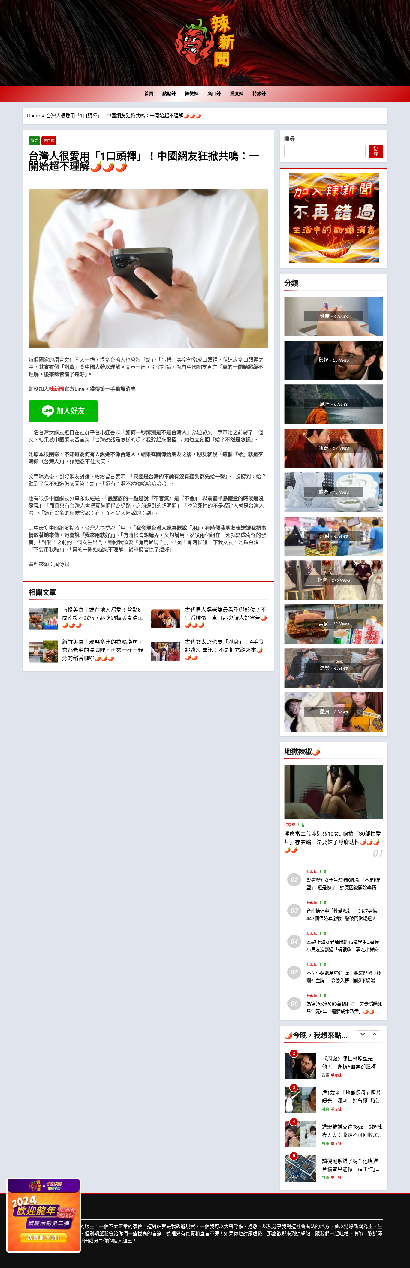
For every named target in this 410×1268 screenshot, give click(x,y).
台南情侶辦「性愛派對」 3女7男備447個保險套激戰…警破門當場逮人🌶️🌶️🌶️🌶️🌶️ (344, 918)
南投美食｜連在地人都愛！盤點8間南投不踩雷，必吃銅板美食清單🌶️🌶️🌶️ (102, 617)
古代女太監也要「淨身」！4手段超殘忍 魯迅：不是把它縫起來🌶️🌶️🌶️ (224, 649)
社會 (301, 825)
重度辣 (236, 93)
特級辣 (259, 93)
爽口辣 (214, 93)
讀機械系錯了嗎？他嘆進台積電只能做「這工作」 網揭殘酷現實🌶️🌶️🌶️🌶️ (351, 1135)
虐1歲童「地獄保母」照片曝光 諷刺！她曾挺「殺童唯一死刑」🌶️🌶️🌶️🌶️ (351, 1067)
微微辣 (191, 93)
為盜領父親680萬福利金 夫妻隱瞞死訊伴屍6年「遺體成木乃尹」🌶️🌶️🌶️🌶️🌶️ (344, 1011)
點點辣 (169, 93)
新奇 (34, 140)
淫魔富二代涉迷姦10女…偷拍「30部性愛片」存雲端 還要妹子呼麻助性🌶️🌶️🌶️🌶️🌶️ (332, 842)
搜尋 (289, 139)
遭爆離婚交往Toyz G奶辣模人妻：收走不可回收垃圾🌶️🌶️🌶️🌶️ (352, 1101)
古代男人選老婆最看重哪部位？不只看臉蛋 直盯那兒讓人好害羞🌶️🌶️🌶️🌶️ (226, 617)
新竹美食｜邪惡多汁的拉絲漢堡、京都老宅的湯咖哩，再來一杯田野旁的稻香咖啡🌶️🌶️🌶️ (102, 650)
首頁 (148, 93)
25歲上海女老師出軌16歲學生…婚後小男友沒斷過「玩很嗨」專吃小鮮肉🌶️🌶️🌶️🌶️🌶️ (342, 949)
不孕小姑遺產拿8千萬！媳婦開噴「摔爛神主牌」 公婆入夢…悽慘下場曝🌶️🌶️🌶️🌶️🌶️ (343, 980)
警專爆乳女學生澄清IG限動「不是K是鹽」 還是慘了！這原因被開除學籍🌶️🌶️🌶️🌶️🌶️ (344, 887)
